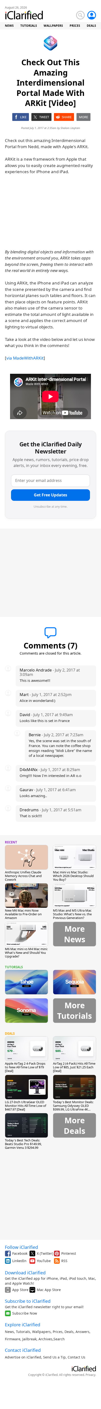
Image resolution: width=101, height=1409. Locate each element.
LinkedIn (19, 1260)
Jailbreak (29, 1339)
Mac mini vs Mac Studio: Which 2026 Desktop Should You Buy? (73, 876)
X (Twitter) (45, 1253)
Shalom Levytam (70, 128)
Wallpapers (41, 1331)
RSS (64, 1260)
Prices (58, 1331)
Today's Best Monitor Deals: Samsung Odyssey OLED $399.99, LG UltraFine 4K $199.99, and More (73, 1107)
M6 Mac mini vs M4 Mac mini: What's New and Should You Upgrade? (26, 952)
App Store (20, 1289)
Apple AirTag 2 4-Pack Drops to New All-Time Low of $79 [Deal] (25, 1067)
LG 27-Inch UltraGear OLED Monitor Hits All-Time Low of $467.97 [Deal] (25, 1106)
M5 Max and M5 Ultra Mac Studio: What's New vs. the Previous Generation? (72, 914)
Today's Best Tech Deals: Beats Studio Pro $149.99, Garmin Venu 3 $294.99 (23, 1144)
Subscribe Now (24, 1313)
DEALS (91, 26)
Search (59, 1339)
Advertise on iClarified (23, 1357)
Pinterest (68, 1253)
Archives (45, 1339)
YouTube (44, 1260)
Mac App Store (49, 1289)
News (9, 1331)
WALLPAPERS (53, 26)
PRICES (75, 26)
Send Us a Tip (54, 1357)
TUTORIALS (28, 26)
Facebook (19, 1253)
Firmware (12, 1339)
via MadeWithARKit (25, 358)
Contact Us (76, 1357)
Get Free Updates (50, 495)
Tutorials (23, 1331)
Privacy (90, 1375)
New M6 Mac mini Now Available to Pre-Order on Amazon (23, 914)
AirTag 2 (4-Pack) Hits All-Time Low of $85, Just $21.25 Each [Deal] (74, 1067)
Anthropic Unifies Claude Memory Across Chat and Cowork (23, 876)
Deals (69, 1331)
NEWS (9, 26)
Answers (82, 1331)
